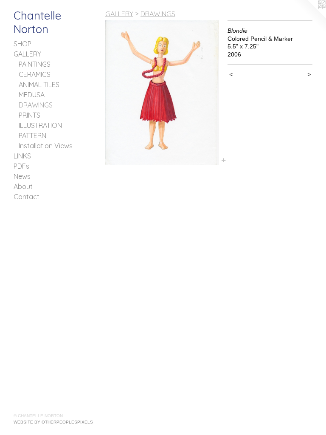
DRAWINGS (36, 105)
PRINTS (29, 115)
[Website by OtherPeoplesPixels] (309, 17)
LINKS (22, 156)
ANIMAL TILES (39, 84)
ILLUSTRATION (40, 125)
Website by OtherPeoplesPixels (53, 422)
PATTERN (32, 135)
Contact (26, 196)
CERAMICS (35, 74)
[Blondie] (162, 92)
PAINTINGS (35, 64)
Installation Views (46, 145)
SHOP (22, 44)
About (23, 186)
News (22, 176)
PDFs (21, 166)
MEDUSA (32, 94)
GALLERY (27, 54)
